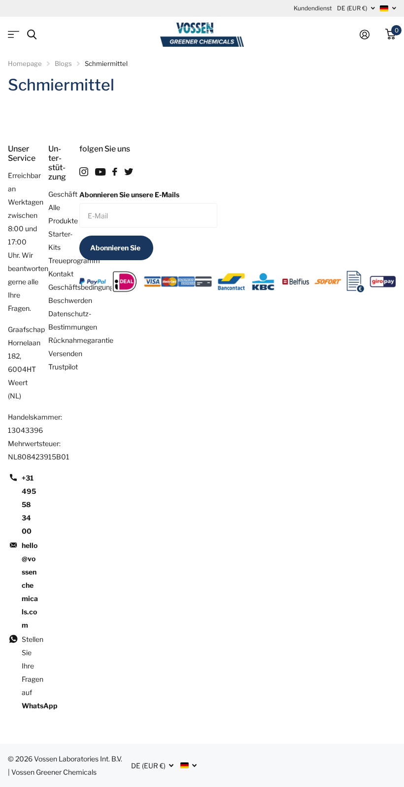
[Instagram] (83, 171)
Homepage (25, 63)
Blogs (63, 63)
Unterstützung (57, 163)
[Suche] (31, 35)
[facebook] (114, 172)
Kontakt (60, 274)
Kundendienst (313, 8)
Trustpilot (63, 367)
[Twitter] (128, 171)
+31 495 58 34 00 (29, 504)
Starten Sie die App (13, 34)
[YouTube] (100, 172)
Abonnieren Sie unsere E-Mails (129, 194)
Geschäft (62, 194)
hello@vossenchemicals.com (30, 585)
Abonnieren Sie (116, 247)
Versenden (65, 353)
